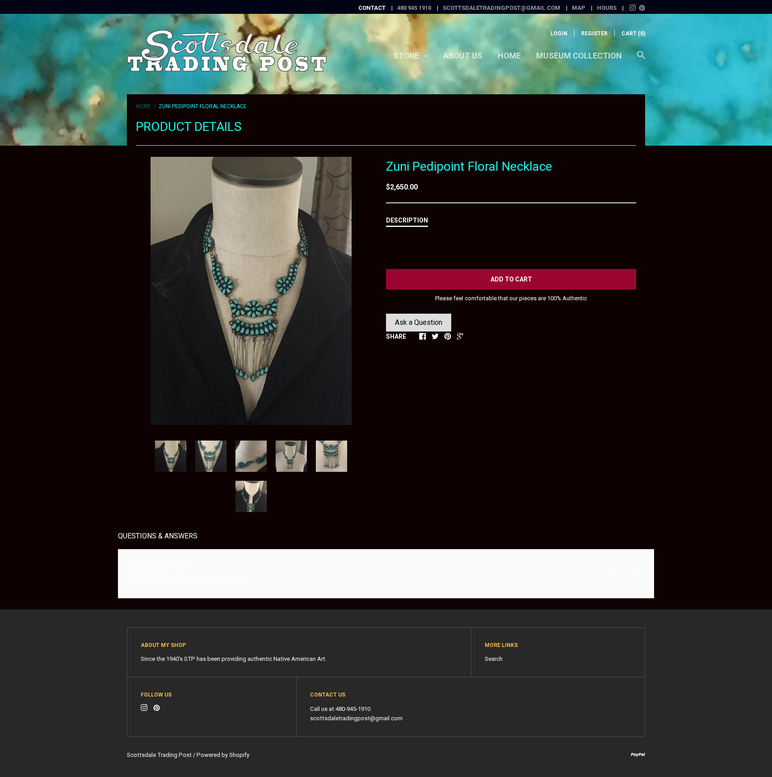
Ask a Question (418, 322)
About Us (462, 55)
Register (594, 33)
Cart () (633, 33)
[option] (251, 291)
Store (407, 55)
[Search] (641, 59)
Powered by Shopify (223, 755)
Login (558, 33)
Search (494, 658)
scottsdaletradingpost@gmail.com (501, 7)
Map (578, 7)
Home (509, 55)
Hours (607, 7)
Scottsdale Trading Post (159, 755)
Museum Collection (579, 55)
